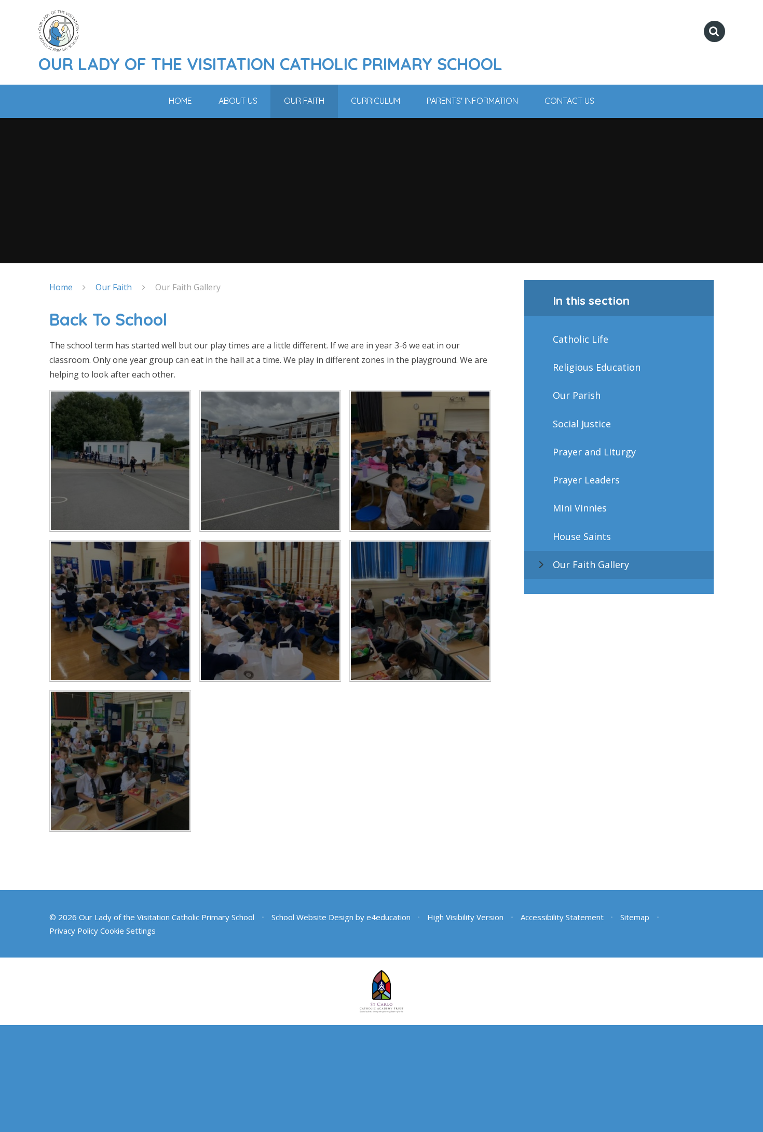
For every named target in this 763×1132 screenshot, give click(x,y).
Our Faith (114, 287)
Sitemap (634, 917)
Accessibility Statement (562, 917)
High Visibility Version (465, 917)
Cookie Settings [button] (128, 930)
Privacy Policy (73, 930)
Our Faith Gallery (188, 287)
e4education (388, 917)
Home (61, 287)
